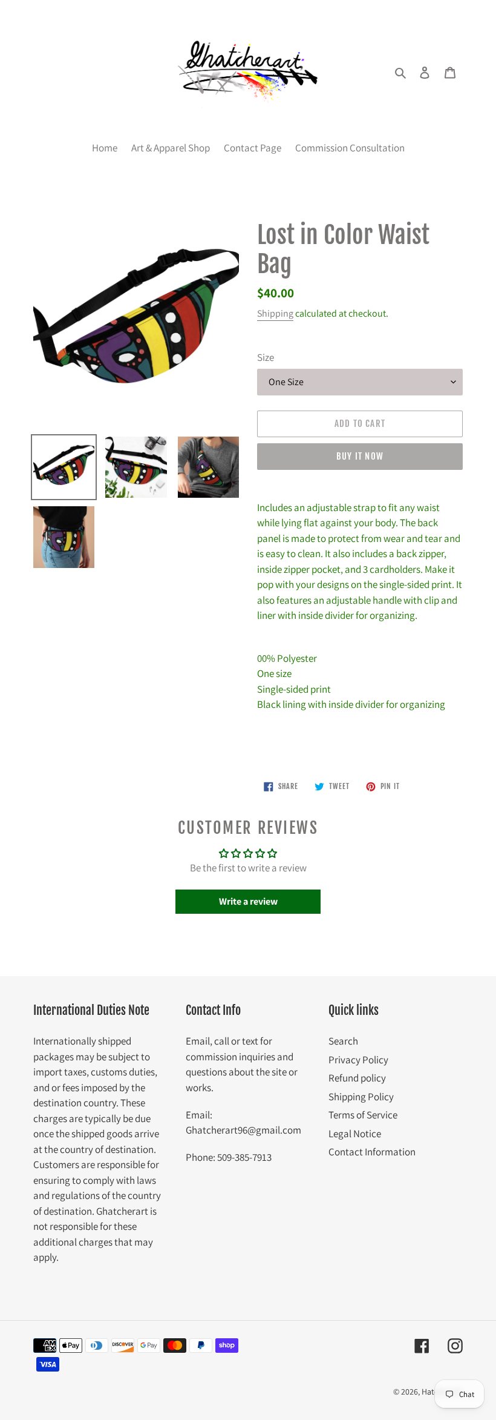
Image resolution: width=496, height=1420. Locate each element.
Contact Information (372, 1151)
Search (343, 1041)
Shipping (275, 313)
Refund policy (357, 1078)
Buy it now (359, 456)
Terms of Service (362, 1114)
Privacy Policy (358, 1059)
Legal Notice (354, 1133)
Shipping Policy (361, 1096)
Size (265, 357)
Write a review (248, 901)
